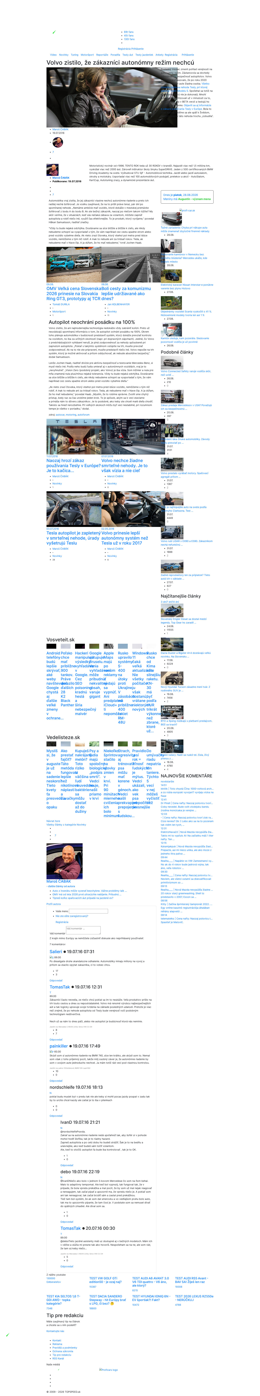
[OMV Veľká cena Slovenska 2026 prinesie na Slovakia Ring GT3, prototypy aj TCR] (78, 264)
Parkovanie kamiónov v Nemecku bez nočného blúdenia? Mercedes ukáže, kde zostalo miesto (184, 258)
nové (163, 781)
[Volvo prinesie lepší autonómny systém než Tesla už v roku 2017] (133, 508)
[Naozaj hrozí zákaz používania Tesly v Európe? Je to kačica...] (78, 436)
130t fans (129, 39)
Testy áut (127, 54)
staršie (170, 781)
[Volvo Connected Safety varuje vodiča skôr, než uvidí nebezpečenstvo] (172, 362)
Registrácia (124, 48)
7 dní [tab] (169, 601)
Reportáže (102, 54)
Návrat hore (53, 820)
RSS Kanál (58, 1358)
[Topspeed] (65, 1369)
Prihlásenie (137, 48)
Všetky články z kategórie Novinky (66, 824)
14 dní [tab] (175, 601)
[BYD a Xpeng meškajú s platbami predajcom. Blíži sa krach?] (172, 711)
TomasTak (60, 986)
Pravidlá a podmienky (65, 1347)
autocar (60, 414)
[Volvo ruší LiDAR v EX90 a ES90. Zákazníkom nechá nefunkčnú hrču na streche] (172, 532)
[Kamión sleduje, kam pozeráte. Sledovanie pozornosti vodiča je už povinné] (171, 329)
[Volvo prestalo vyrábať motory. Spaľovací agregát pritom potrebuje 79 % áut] (172, 464)
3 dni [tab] (164, 601)
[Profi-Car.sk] (187, 210)
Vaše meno (62, 911)
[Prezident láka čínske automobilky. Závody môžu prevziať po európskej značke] (172, 430)
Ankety (160, 54)
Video (53, 54)
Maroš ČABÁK (60, 129)
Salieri (56, 951)
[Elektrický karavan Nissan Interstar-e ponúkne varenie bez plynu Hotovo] (171, 275)
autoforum (84, 414)
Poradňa (115, 54)
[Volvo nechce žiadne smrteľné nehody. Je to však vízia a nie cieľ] (133, 436)
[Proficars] (108, 1369)
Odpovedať (56, 980)
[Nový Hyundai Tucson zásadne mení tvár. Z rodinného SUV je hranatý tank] (172, 678)
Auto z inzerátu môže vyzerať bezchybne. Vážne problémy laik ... (90, 890)
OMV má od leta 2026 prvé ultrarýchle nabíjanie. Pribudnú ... (87, 894)
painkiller (59, 1046)
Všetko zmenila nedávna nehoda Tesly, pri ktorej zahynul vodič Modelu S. (185, 87)
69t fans (128, 31)
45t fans (128, 35)
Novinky (63, 54)
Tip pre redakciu (62, 1354)
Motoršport (87, 54)
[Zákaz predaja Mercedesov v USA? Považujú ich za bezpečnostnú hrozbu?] (172, 396)
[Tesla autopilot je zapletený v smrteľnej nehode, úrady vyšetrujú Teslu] (78, 508)
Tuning (74, 54)
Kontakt (57, 1340)
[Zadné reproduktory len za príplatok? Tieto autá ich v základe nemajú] (172, 566)
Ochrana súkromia (63, 1351)
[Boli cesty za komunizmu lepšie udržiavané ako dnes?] (133, 264)
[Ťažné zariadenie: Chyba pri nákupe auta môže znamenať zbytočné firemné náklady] (171, 218)
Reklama (57, 1343)
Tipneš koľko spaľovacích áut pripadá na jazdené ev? (83, 897)
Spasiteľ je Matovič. (172, 922)
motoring (71, 414)
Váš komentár (57, 933)
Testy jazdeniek (144, 54)
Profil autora (53, 903)
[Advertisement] (101, 604)
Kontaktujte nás (55, 1331)
